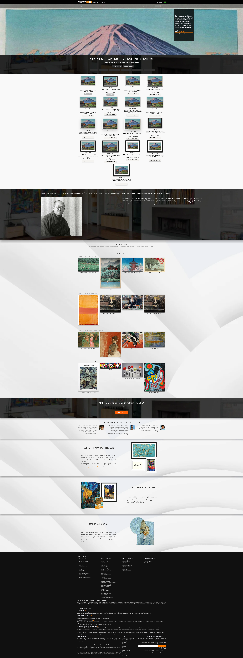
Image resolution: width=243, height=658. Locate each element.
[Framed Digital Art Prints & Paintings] (97, 626)
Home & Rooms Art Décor (104, 6)
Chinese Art (103, 577)
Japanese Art (133, 246)
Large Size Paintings (134, 6)
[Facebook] (161, 648)
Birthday (132, 348)
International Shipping (126, 649)
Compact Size (155, 87)
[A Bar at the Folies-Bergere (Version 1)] (154, 303)
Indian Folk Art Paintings (106, 585)
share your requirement (91, 467)
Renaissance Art (82, 574)
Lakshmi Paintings (104, 568)
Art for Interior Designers (149, 562)
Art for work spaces (126, 570)
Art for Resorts (125, 568)
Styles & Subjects (80, 6)
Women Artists (104, 580)
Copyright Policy (125, 646)
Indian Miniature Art (83, 566)
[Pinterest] (165, 648)
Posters (124, 6)
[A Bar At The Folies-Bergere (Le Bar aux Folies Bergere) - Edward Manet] (110, 303)
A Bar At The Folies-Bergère (132, 311)
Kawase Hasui (182, 31)
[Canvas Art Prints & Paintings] (93, 620)
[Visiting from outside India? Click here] (108, 600)
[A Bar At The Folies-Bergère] (132, 302)
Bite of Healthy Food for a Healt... (132, 378)
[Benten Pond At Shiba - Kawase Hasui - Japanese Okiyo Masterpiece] (88, 264)
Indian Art (81, 565)
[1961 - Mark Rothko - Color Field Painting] (88, 310)
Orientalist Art (81, 570)
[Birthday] (132, 340)
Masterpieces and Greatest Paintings (108, 582)
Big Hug (110, 369)
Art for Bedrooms (126, 561)
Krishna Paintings (104, 561)
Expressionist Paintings (83, 561)
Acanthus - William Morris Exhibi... (88, 392)
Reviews (124, 642)
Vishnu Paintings (104, 565)
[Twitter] (159, 648)
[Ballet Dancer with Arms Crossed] (110, 344)
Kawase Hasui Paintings (143, 246)
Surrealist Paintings (83, 576)
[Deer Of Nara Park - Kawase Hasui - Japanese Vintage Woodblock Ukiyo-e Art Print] (154, 265)
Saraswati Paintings (105, 569)
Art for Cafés (125, 569)
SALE (164, 6)
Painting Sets (103, 589)
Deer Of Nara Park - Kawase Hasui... (154, 272)
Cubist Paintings (82, 560)
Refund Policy (125, 643)
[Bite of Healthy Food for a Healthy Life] (132, 370)
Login (94, 2)
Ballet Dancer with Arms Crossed (110, 358)
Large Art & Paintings (105, 590)
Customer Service (126, 650)
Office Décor (146, 560)
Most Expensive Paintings (106, 584)
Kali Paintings (103, 596)
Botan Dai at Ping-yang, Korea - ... (110, 289)
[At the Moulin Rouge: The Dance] (88, 339)
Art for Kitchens (125, 562)
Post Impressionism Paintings (85, 573)
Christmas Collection (105, 586)
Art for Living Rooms (126, 560)
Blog (143, 6)
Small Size (88, 87)
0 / (159, 2)
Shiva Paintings (104, 564)
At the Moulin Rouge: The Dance (88, 348)
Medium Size (88, 109)
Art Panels (103, 560)
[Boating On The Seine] (154, 339)
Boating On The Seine (154, 348)
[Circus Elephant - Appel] (154, 377)
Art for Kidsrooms (126, 564)
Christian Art (103, 576)
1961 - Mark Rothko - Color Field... (88, 326)
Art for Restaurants (126, 566)
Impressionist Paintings (84, 562)
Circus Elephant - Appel (154, 392)
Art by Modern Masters (103, 246)
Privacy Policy (125, 647)
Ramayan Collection (105, 588)
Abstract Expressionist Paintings (85, 577)
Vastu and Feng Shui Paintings (107, 597)
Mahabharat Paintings (105, 581)
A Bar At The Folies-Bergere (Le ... (110, 313)
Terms (123, 645)
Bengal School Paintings (106, 574)
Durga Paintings (104, 594)
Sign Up (97, 2)
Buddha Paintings (104, 562)
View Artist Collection (184, 34)
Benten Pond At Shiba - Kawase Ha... (88, 272)
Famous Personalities (105, 592)
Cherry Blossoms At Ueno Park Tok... (132, 272)
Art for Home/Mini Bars (127, 565)
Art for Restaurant (113, 246)
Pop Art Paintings (82, 572)
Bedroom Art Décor (124, 246)
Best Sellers (150, 6)
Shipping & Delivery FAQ (127, 639)
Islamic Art (81, 564)
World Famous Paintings (106, 578)
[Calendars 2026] (85, 610)
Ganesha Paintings (104, 566)
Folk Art (80, 569)
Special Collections (91, 6)
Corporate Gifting (147, 561)
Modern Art (81, 568)
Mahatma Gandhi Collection (106, 570)
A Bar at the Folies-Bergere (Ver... (154, 313)
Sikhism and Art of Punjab (106, 593)
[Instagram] (163, 648)
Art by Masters (116, 6)
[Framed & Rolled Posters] (91, 615)
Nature (151, 246)
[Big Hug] (110, 365)
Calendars (158, 6)
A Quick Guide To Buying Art (128, 638)
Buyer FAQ (124, 641)
